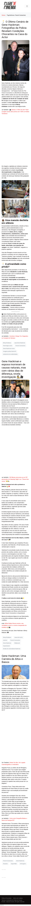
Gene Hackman (7, 643)
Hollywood (17, 643)
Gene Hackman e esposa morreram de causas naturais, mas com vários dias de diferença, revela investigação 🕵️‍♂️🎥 (14, 369)
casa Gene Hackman (19, 342)
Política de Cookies (18, 898)
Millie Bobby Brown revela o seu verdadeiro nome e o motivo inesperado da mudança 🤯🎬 (14, 625)
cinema (5, 640)
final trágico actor (7, 345)
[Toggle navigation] (27, 6)
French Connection (20, 345)
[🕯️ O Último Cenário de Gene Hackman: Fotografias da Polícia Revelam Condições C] (15, 60)
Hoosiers (5, 863)
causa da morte (18, 637)
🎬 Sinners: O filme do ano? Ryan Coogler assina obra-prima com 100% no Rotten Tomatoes (15, 111)
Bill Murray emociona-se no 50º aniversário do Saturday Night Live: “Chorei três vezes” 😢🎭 (15, 479)
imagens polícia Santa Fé (9, 351)
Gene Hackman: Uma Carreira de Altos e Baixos (14, 659)
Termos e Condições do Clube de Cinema (12, 900)
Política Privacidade (6, 898)
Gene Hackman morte (9, 348)
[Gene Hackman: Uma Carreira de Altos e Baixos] (15, 672)
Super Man (14, 863)
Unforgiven (23, 863)
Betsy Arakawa (7, 342)
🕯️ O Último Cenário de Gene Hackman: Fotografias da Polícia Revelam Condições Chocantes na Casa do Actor (15, 29)
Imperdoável (6, 646)
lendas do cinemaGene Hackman (11, 648)
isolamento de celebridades (10, 354)
